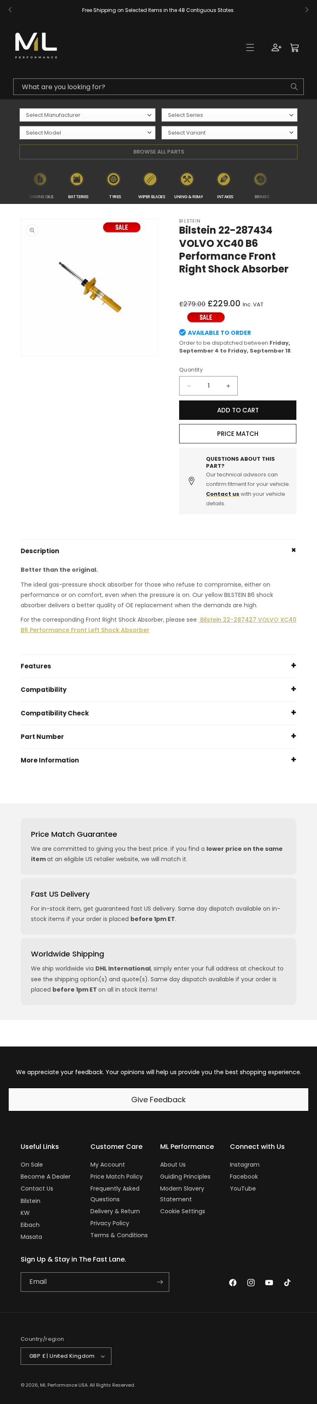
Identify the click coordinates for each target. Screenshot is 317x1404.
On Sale (32, 1164)
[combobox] (158, 87)
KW (25, 1213)
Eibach (30, 1225)
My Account (107, 1164)
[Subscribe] (160, 1282)
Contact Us (37, 1188)
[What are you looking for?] (294, 87)
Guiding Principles (185, 1176)
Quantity (191, 370)
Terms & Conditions (119, 1235)
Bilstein (30, 1201)
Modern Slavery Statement (182, 1193)
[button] (250, 47)
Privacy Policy (109, 1223)
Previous (17, 184)
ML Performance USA (64, 1385)
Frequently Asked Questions (115, 1193)
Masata (31, 1237)
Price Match (237, 433)
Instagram (245, 1164)
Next (286, 184)
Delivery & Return (115, 1211)
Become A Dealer (46, 1176)
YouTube (243, 1188)
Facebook (244, 1176)
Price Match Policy (116, 1176)
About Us (173, 1164)
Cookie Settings (182, 1211)
